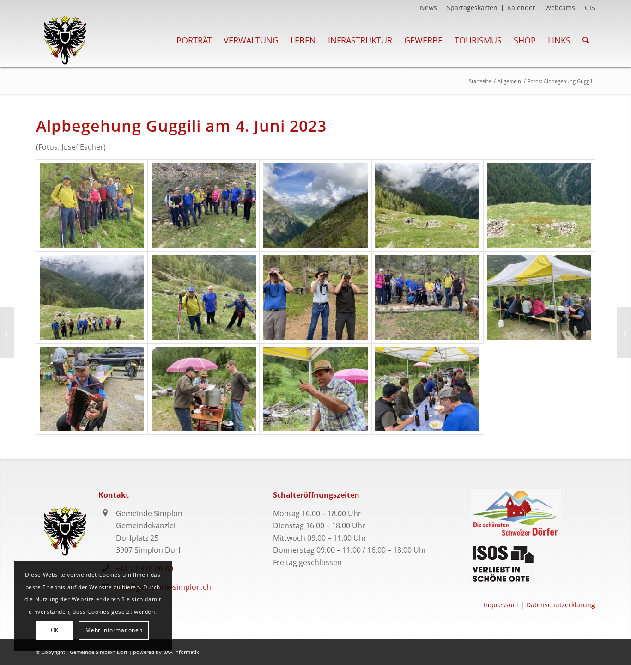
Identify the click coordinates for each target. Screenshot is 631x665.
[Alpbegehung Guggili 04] (427, 205)
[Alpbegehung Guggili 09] (427, 297)
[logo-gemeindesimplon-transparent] (65, 40)
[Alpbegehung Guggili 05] (539, 205)
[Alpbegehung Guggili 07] (204, 297)
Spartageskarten (472, 7)
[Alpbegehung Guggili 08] (315, 297)
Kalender (521, 7)
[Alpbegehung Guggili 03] (315, 205)
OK (55, 630)
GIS (590, 7)
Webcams (560, 7)
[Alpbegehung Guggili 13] (315, 389)
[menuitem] (428, 8)
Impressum (501, 604)
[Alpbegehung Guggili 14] (427, 389)
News (428, 7)
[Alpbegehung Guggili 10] (539, 297)
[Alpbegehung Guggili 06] (92, 297)
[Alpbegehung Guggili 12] (204, 389)
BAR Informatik (181, 651)
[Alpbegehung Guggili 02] (204, 205)
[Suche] (585, 40)
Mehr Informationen (113, 630)
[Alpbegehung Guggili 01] (92, 205)
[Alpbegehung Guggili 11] (92, 389)
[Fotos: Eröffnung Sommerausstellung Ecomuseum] (7, 332)
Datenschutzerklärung (560, 604)
